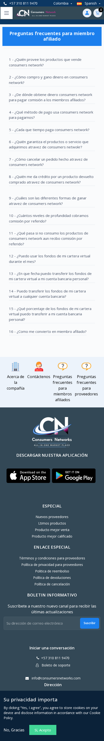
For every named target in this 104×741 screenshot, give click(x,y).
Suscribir (90, 623)
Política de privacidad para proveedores (52, 564)
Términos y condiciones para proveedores (52, 558)
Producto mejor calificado (52, 536)
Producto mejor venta (52, 529)
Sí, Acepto (43, 730)
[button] (28, 476)
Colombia (61, 3)
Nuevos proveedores (52, 516)
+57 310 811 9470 (22, 3)
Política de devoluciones (52, 577)
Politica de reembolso (52, 571)
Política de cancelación (52, 584)
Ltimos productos (52, 523)
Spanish (91, 3)
